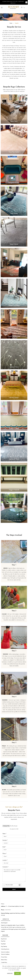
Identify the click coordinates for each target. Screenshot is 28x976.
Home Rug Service (5, 949)
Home (11, 23)
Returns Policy (4, 959)
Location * (5, 860)
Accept (17, 973)
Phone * (5, 853)
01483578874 (7, 909)
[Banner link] (14, 109)
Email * (4, 847)
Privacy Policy (4, 957)
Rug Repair (3, 944)
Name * (4, 833)
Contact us (6, 919)
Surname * (5, 840)
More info (10, 973)
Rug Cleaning (4, 946)
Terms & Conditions (5, 954)
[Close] (26, 2)
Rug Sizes (3, 941)
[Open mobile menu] (1, 7)
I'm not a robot (9, 884)
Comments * (6, 867)
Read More (5, 935)
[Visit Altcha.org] (19, 885)
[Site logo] (13, 7)
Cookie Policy (4, 962)
